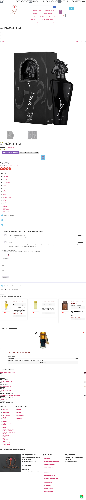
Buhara (4, 185)
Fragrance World (6, 190)
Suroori (4, 208)
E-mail (4, 270)
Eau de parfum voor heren (76, 305)
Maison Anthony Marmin (8, 199)
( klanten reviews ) (10, 147)
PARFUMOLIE (42, 16)
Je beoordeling (6, 258)
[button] (1, 168)
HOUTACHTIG (11, 165)
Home (1, 31)
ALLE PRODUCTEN (36, 10)
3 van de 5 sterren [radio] (6, 255)
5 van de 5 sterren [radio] (10, 255)
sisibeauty (5, 206)
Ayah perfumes (6, 184)
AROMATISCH (20, 411)
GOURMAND (20, 415)
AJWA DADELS (50, 22)
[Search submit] (54, 7)
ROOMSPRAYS (34, 19)
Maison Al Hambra (7, 197)
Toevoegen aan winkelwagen (10, 152)
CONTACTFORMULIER (49, 475)
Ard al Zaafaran (6, 182)
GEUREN (35, 13)
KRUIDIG (17, 165)
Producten (2, 34)
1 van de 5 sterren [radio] (2, 255)
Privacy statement (48, 467)
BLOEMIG (19, 412)
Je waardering (6, 253)
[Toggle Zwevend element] (81, 496)
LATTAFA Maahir (18, 302)
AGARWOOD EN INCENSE (47, 19)
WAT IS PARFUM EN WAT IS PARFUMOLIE (51, 479)
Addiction (5, 178)
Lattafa (1, 37)
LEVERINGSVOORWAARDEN (26, 1)
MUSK (18, 420)
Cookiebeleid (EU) (48, 488)
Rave (4, 205)
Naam (4, 265)
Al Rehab (5, 181)
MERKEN (51, 16)
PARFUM (33, 16)
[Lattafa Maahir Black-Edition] (43, 87)
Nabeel (4, 200)
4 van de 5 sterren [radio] (8, 255)
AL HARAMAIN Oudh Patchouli (77, 302)
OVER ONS (47, 458)
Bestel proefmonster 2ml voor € (29, 152)
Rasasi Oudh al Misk (48, 302)
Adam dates (5, 176)
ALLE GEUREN (47, 485)
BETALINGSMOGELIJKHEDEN (55, 1)
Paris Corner (5, 202)
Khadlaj (4, 191)
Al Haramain (5, 179)
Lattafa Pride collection (8, 196)
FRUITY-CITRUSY (21, 414)
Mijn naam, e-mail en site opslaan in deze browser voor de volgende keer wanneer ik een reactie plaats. (28, 274)
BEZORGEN (47, 473)
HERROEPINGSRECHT (49, 464)
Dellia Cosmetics (7, 187)
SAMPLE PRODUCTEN (49, 10)
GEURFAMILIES (48, 482)
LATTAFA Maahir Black (10, 144)
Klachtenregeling (48, 491)
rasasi (4, 203)
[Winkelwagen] (2, 293)
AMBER (19, 409)
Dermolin (5, 188)
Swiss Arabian (6, 209)
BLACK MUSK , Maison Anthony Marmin (19, 353)
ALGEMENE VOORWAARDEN (51, 461)
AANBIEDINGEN (48, 13)
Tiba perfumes (6, 211)
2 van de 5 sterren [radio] (4, 255)
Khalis (4, 193)
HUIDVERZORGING (36, 22)
